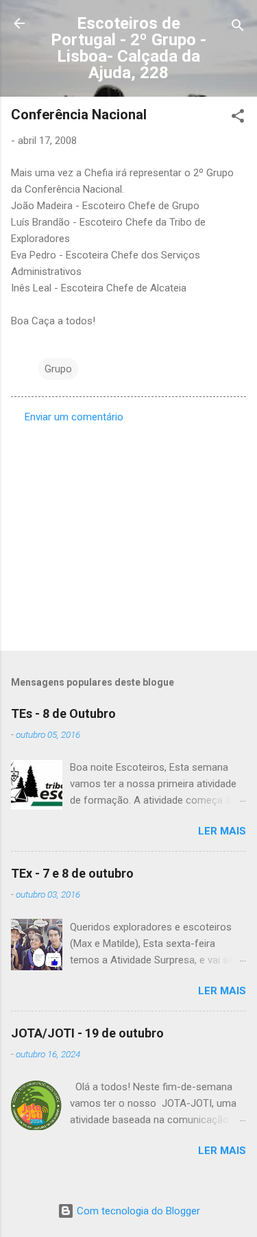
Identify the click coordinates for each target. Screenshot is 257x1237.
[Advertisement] (128, 533)
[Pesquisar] (238, 28)
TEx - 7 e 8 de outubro (72, 873)
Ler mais (222, 831)
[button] (238, 118)
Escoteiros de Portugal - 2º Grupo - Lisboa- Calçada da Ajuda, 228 (128, 48)
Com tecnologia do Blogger (137, 1211)
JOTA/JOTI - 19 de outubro (87, 1033)
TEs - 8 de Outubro (63, 713)
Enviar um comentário (74, 417)
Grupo (58, 369)
